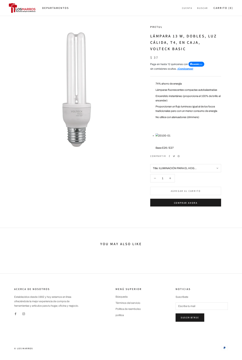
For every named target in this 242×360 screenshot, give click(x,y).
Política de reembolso (128, 309)
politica (120, 315)
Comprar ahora (186, 202)
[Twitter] (174, 156)
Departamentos (55, 8)
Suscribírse (190, 317)
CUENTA (187, 8)
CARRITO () (223, 8)
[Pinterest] (179, 156)
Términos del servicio (128, 303)
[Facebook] (169, 156)
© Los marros (23, 348)
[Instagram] (23, 314)
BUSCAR (202, 8)
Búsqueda (122, 296)
